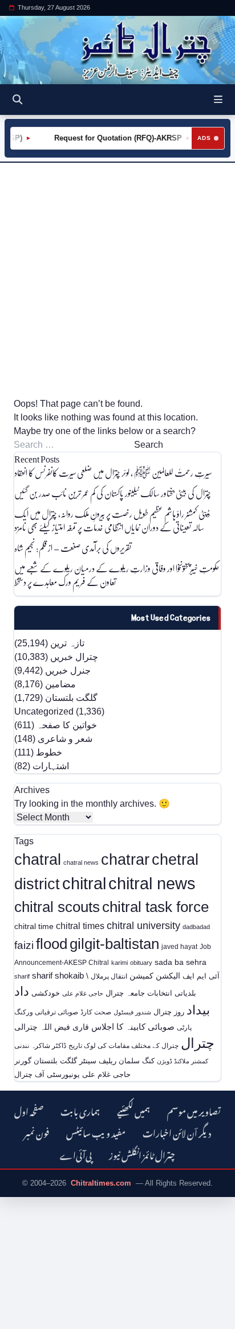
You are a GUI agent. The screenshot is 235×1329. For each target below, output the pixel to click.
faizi (24, 945)
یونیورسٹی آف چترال (47, 1074)
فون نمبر (36, 1131)
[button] (218, 99)
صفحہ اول (28, 1110)
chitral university (143, 925)
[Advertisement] (117, 280)
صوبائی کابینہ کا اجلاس (133, 1026)
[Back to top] (20, 1318)
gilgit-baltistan (114, 943)
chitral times (80, 926)
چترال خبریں (74, 657)
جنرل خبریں (68, 670)
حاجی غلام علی (82, 993)
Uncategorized (44, 711)
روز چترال (168, 1012)
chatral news (81, 862)
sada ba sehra (180, 962)
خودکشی (45, 993)
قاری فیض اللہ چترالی (51, 1026)
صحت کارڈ (95, 1012)
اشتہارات (51, 766)
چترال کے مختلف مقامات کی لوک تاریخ (123, 1045)
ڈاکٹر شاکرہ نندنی (40, 1046)
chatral (37, 859)
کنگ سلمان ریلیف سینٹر (117, 1060)
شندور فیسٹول (132, 1012)
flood (51, 944)
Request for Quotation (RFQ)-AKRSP (114, 138)
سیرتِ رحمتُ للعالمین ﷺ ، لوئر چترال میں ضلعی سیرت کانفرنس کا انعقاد (113, 472)
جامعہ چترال (125, 993)
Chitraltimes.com (101, 1183)
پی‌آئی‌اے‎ (76, 1154)
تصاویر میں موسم (194, 1110)
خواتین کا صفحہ (67, 725)
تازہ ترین (67, 643)
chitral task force (155, 907)
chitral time (34, 926)
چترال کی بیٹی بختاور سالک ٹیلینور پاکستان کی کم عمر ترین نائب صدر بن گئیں (112, 493)
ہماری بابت (80, 1110)
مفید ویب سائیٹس (95, 1131)
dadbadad (196, 926)
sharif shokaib (58, 975)
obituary (141, 962)
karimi (119, 962)
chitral (84, 883)
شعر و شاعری (65, 739)
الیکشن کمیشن (154, 975)
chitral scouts (57, 907)
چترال (197, 1043)
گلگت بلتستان (71, 698)
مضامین (60, 684)
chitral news (152, 883)
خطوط (49, 752)
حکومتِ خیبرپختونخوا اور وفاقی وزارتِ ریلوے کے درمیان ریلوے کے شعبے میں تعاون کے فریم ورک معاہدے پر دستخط (117, 575)
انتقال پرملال (109, 976)
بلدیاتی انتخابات (171, 993)
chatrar (125, 859)
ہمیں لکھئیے (133, 1110)
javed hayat (179, 947)
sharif (22, 976)
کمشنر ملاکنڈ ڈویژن (182, 1061)
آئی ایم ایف (201, 976)
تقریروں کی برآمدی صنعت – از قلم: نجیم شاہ (72, 547)
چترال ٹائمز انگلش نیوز (142, 1154)
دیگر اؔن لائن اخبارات (177, 1131)
